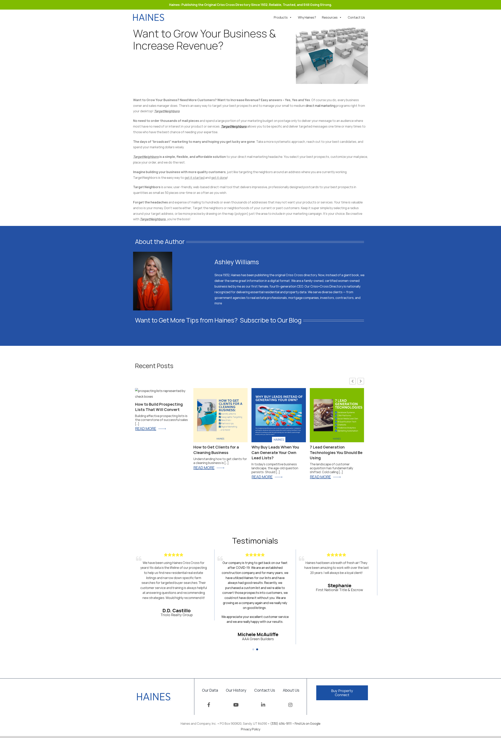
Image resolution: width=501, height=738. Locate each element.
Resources (330, 17)
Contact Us (356, 17)
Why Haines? (307, 17)
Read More (320, 477)
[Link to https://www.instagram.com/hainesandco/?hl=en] (290, 704)
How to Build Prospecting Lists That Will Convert (159, 407)
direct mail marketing (320, 105)
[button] (253, 649)
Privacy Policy (250, 729)
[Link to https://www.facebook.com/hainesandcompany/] (208, 704)
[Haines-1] (149, 15)
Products (281, 17)
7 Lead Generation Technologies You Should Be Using (336, 452)
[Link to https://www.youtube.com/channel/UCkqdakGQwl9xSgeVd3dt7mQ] (236, 704)
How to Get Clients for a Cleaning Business (216, 449)
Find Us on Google (307, 723)
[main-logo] (154, 694)
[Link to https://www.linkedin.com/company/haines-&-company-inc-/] (263, 704)
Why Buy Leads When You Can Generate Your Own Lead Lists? (275, 452)
